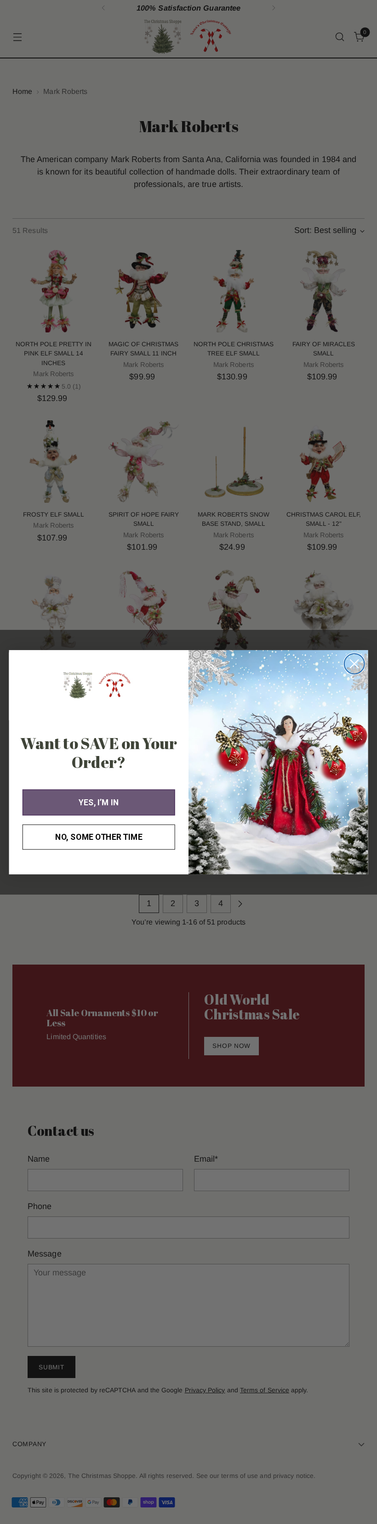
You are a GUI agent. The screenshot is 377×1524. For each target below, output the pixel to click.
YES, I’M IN (99, 802)
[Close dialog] (354, 663)
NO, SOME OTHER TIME (98, 837)
